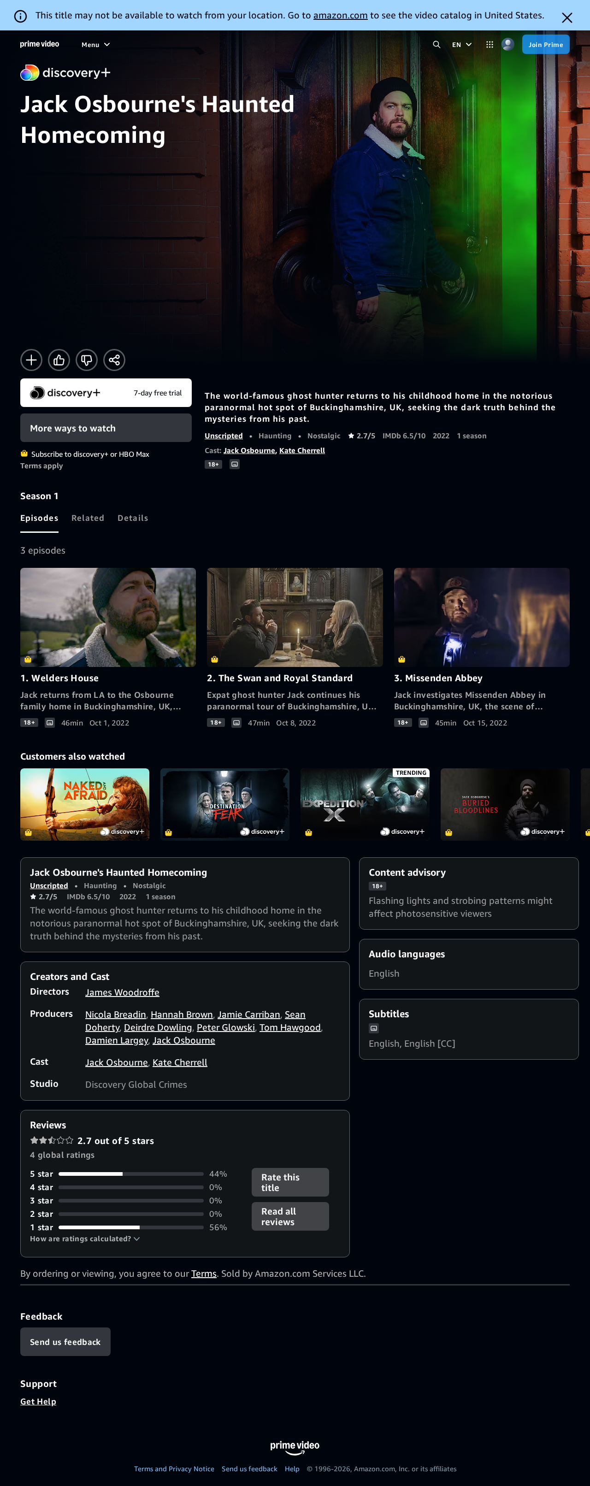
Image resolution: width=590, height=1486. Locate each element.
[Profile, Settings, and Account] (508, 44)
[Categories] (490, 44)
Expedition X (365, 804)
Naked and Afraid (84, 804)
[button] (85, 1238)
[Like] (59, 360)
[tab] (39, 517)
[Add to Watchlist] (31, 360)
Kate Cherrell (302, 450)
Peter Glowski (226, 1027)
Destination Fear (224, 804)
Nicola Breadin (115, 1014)
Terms (204, 1273)
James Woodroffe (122, 992)
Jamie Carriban (249, 1014)
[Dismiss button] (567, 17)
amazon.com (340, 15)
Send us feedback (249, 1468)
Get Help (38, 1401)
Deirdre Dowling (158, 1027)
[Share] (114, 360)
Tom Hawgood (290, 1027)
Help (292, 1468)
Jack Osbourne (249, 450)
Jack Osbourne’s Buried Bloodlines (505, 804)
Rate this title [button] (280, 1182)
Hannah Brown (182, 1014)
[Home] (39, 44)
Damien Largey (116, 1040)
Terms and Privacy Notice (174, 1468)
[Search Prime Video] (437, 44)
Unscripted (224, 435)
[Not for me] (87, 360)
